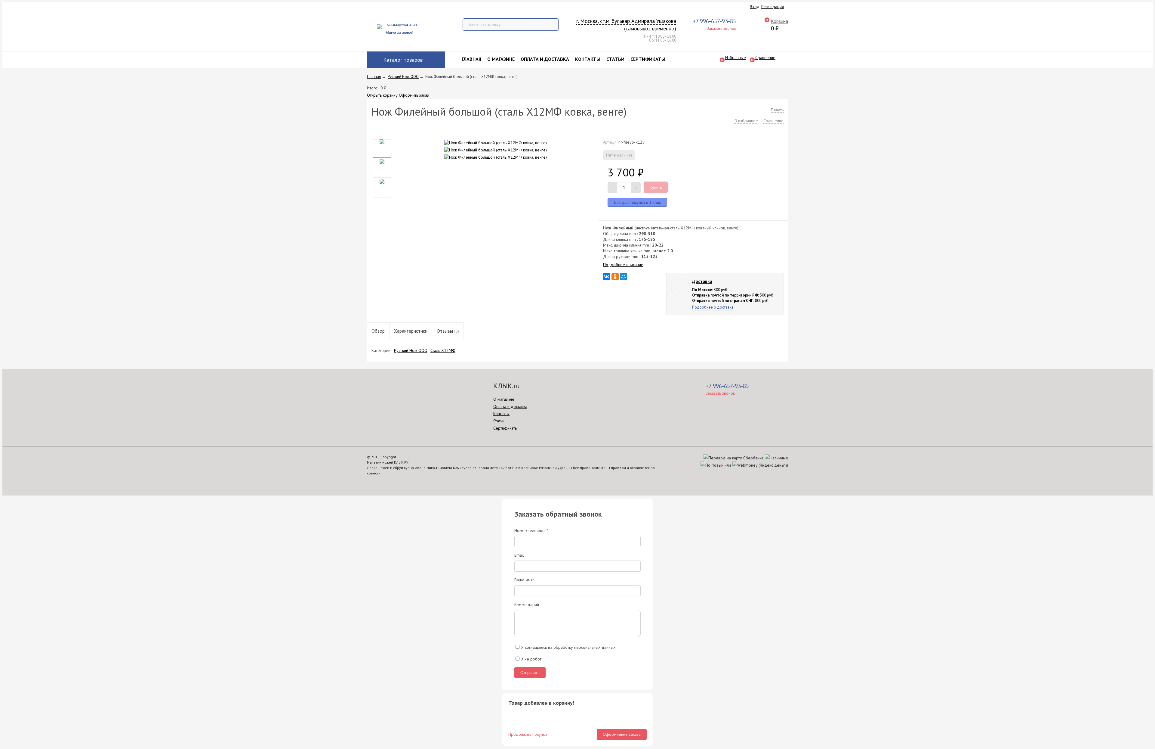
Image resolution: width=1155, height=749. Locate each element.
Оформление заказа (622, 734)
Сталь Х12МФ (442, 350)
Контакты (587, 59)
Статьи (615, 59)
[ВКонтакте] (606, 276)
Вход (754, 6)
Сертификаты (647, 59)
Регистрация (772, 6)
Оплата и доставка (545, 59)
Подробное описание (623, 264)
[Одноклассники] (615, 276)
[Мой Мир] (623, 276)
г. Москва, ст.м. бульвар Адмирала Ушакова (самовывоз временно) (626, 24)
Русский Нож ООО (410, 350)
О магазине (501, 59)
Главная (471, 59)
